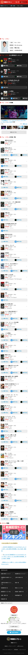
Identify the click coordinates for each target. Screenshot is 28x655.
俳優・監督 (12, 5)
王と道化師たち (5, 120)
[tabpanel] (14, 532)
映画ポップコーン (4, 5)
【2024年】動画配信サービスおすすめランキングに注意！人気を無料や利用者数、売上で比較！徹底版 (13, 548)
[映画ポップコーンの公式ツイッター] (14, 632)
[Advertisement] (14, 22)
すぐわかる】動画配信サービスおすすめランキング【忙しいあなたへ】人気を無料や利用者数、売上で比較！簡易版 (13, 556)
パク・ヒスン (20, 120)
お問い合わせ (14, 626)
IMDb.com (25, 123)
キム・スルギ (9, 122)
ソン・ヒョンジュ (13, 120)
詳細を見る (14, 615)
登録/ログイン (24, 2)
